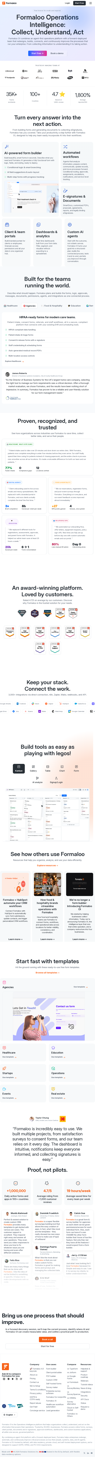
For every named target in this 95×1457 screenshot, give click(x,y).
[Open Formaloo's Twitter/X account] (84, 1453)
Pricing (32, 1379)
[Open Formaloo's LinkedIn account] (88, 1453)
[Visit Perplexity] (17, 1379)
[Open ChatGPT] (4, 1379)
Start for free (47, 1346)
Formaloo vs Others (72, 1415)
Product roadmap (84, 1376)
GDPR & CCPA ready (35, 1398)
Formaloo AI (51, 1401)
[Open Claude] (8, 1379)
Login (67, 3)
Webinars (84, 1381)
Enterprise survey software (53, 1392)
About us (33, 1375)
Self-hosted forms (53, 1384)
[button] (91, 3)
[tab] (10, 306)
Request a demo (85, 1408)
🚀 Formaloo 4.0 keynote (37, 1370)
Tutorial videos (87, 1385)
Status (83, 1403)
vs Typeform (72, 1369)
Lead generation (53, 1411)
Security (84, 1396)
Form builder (51, 1369)
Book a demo (57, 53)
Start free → (38, 53)
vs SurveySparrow (73, 1393)
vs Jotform (71, 1373)
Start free (79, 3)
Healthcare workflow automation (55, 1406)
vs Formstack (72, 1382)
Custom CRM (51, 1380)
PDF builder (51, 1376)
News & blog (86, 1388)
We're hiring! (35, 1386)
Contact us (34, 1382)
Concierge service (37, 1411)
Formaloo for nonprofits (56, 1397)
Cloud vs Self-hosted (73, 1409)
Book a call (47, 1339)
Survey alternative (71, 1403)
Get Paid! (33, 1407)
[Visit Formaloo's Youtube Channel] (91, 1453)
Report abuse (35, 1403)
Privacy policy (36, 1393)
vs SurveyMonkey (73, 1387)
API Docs (85, 1399)
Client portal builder (54, 1373)
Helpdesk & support (85, 1370)
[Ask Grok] (21, 1379)
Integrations (86, 1392)
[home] (11, 3)
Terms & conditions (38, 1390)
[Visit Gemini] (12, 1379)
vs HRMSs (71, 1398)
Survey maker (52, 1387)
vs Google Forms (71, 1377)
